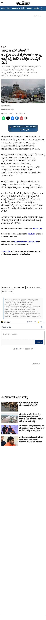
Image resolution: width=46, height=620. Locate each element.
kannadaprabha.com (26, 304)
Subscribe (5, 251)
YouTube (31, 234)
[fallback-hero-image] (9, 407)
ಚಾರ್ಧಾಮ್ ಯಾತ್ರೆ (7, 291)
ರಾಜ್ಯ (3, 8)
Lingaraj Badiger (7, 109)
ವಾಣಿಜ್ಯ (36, 8)
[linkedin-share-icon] (17, 119)
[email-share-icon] (21, 119)
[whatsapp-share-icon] (3, 119)
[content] (35, 234)
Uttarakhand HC (7, 287)
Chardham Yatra (19, 287)
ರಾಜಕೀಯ (16, 8)
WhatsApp (37, 229)
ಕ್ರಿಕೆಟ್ (23, 8)
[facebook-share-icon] (12, 119)
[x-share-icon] (8, 119)
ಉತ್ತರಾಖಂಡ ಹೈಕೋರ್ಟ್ (33, 287)
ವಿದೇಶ (29, 8)
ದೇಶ (8, 8)
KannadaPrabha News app (26, 242)
